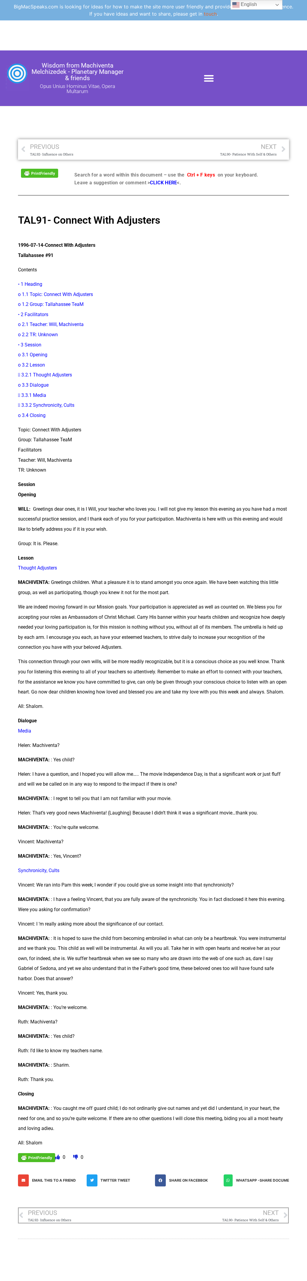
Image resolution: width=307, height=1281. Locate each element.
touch (210, 14)
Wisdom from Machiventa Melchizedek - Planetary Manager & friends (77, 72)
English (248, 4)
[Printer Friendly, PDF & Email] (39, 172)
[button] (209, 78)
